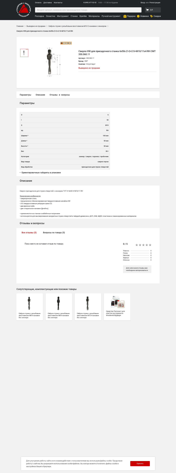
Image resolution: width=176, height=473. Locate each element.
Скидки (157, 16)
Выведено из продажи (36, 26)
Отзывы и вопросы (32, 223)
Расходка (39, 16)
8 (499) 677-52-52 (89, 2)
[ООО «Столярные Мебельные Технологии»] (23, 16)
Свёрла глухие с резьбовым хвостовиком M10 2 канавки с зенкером (77, 26)
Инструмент (63, 16)
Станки (74, 16)
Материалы (94, 16)
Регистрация (154, 3)
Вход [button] (143, 3)
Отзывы (54, 95)
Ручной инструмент (111, 16)
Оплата (38, 3)
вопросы (65, 95)
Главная (19, 26)
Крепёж (83, 16)
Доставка (47, 3)
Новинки (144, 16)
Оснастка (50, 16)
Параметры (25, 95)
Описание (40, 95)
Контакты (58, 3)
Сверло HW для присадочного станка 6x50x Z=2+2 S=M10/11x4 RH (44, 31)
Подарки (131, 16)
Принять (140, 464)
